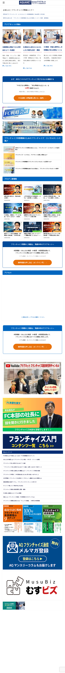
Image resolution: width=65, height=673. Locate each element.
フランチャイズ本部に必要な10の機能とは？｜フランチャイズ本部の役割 (21, 470)
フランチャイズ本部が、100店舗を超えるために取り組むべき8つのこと (21, 474)
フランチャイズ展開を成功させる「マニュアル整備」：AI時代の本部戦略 (21, 500)
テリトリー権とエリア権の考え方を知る (13, 485)
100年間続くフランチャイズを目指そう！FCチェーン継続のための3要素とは (22, 478)
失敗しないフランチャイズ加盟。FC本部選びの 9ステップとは (18, 497)
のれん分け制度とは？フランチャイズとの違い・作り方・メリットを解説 (21, 459)
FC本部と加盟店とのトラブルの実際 (12, 493)
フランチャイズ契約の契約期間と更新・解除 (14, 489)
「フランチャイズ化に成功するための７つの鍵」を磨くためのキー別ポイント (22, 467)
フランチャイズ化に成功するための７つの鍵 (14, 463)
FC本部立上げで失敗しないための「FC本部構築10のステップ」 (19, 455)
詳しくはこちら (27, 68)
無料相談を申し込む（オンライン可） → (32, 262)
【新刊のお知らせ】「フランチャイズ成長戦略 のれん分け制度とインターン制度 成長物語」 (26, 18)
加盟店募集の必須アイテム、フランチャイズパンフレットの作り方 (19, 482)
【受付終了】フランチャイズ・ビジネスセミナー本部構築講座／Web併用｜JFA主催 (23, 14)
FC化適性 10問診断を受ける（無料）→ (32, 98)
